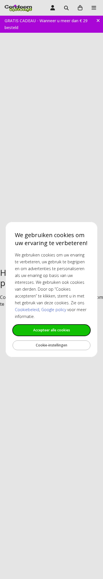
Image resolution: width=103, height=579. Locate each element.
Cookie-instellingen (51, 345)
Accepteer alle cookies (51, 330)
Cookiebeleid (27, 309)
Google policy (53, 309)
